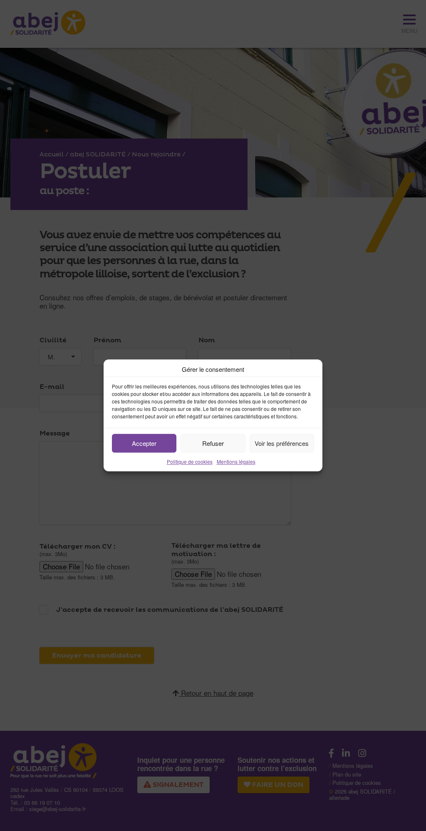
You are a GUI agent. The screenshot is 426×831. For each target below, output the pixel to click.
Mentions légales (236, 461)
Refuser (213, 443)
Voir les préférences (282, 443)
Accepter (144, 443)
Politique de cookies (190, 461)
